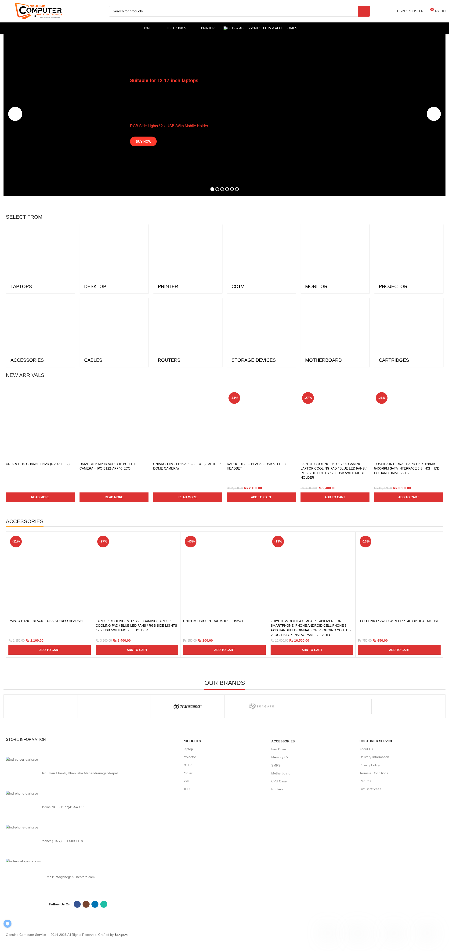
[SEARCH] (364, 11)
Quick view (71, 408)
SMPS (275, 765)
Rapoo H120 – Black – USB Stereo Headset (46, 621)
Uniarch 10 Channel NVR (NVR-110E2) (38, 464)
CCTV (187, 765)
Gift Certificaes (370, 789)
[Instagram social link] (86, 904)
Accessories (283, 741)
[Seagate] (261, 706)
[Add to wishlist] (71, 419)
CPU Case (279, 781)
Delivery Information (374, 757)
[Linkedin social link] (94, 904)
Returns (365, 781)
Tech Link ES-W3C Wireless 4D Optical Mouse (398, 621)
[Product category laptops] (40, 258)
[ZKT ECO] (40, 706)
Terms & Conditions (373, 773)
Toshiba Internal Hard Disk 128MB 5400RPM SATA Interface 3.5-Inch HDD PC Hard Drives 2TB (406, 468)
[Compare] (71, 398)
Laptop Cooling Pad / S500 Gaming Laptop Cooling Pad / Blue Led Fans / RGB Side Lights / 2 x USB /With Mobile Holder (136, 625)
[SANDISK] (335, 706)
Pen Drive (278, 749)
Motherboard (280, 773)
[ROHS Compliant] (408, 706)
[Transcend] (187, 706)
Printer (187, 773)
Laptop (188, 749)
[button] (261, 497)
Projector (189, 757)
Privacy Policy (369, 765)
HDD (186, 789)
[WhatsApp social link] (103, 904)
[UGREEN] (114, 706)
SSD (186, 781)
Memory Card (281, 757)
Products (192, 741)
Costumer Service (376, 741)
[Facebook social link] (77, 904)
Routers (277, 789)
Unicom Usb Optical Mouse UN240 (213, 621)
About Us (366, 749)
